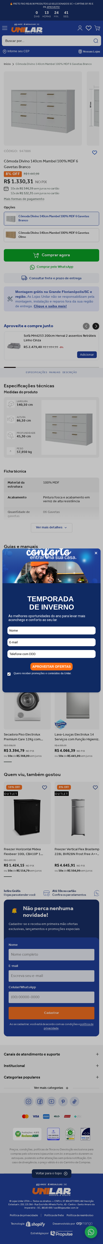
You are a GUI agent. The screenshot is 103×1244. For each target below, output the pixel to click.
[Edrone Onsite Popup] (51, 622)
